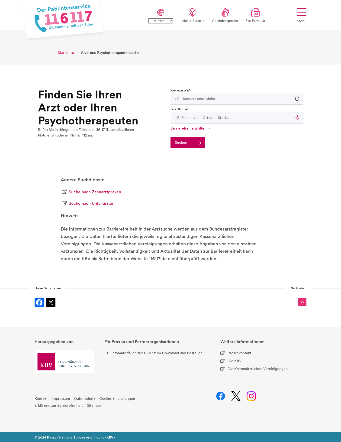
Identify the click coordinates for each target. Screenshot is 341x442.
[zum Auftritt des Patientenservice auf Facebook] (220, 396)
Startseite (66, 52)
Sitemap (94, 405)
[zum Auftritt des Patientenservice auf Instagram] (251, 396)
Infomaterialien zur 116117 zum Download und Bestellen (157, 353)
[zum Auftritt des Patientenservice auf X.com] (236, 396)
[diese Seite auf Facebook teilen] (39, 302)
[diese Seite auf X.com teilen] (50, 302)
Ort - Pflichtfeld (179, 109)
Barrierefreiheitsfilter (188, 128)
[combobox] (227, 98)
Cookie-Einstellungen (117, 398)
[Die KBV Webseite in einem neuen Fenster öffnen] (64, 361)
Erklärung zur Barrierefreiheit (59, 405)
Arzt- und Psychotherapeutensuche (110, 52)
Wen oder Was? (180, 90)
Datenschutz (84, 398)
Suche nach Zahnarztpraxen (95, 192)
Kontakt (41, 398)
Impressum (61, 398)
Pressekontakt (239, 353)
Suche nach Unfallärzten (91, 203)
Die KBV (235, 360)
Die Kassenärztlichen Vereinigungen (258, 368)
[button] (297, 117)
